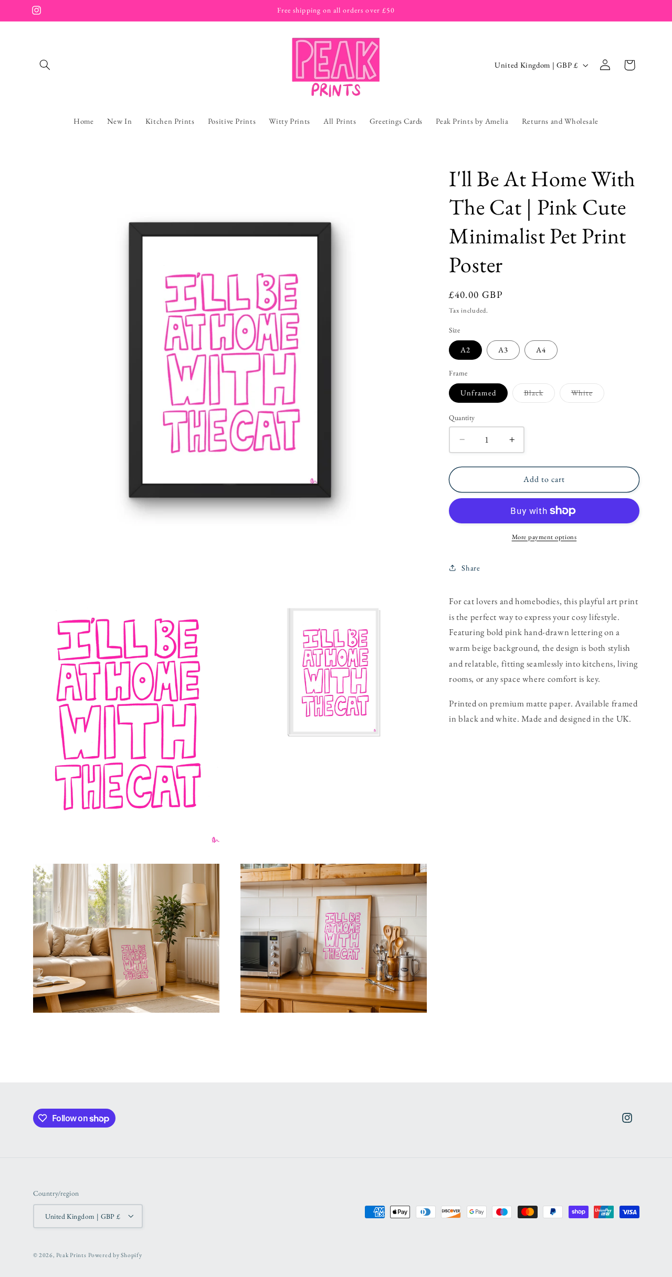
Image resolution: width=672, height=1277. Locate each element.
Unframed (478, 393)
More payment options (544, 536)
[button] (45, 65)
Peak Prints (71, 1254)
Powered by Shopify (115, 1254)
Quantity (462, 417)
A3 (503, 350)
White (587, 395)
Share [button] (470, 568)
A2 (465, 350)
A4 (541, 350)
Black (539, 395)
